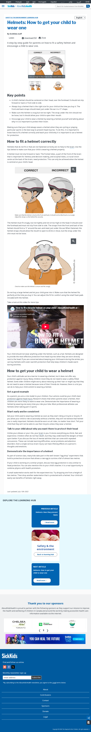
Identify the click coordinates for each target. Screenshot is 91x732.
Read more (50, 522)
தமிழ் (70, 2)
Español (53, 2)
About (45, 689)
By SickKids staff (14, 34)
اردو (62, 2)
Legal (54, 683)
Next (47, 630)
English (8, 2)
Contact (45, 700)
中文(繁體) (33, 3)
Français (19, 2)
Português (42, 2)
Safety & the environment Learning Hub (22, 18)
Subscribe (36, 677)
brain (72, 147)
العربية (79, 2)
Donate (46, 711)
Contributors (45, 695)
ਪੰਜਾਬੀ (87, 2)
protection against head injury (19, 399)
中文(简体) (27, 3)
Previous (39, 630)
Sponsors (45, 706)
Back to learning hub (45, 554)
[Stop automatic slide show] (43, 630)
